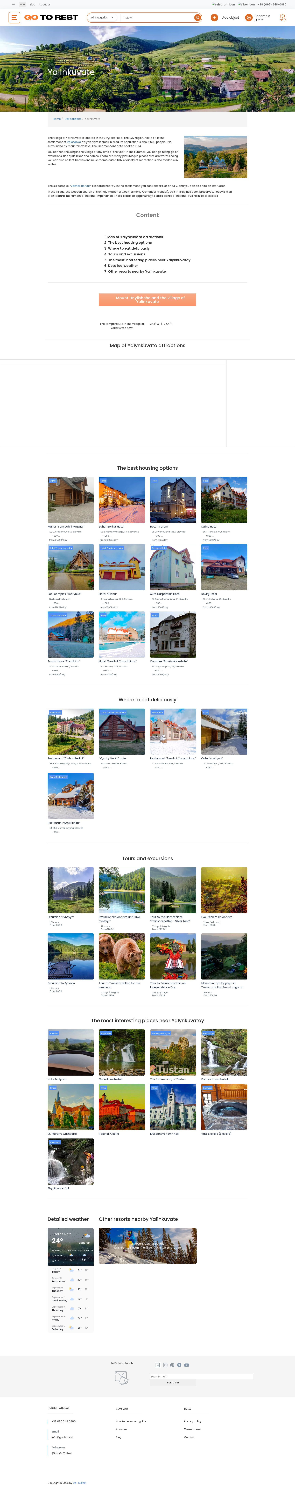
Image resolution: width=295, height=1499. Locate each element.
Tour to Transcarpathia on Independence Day (168, 985)
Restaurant (55, 712)
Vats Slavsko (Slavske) (216, 1134)
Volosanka (74, 142)
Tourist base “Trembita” (64, 661)
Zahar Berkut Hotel (111, 527)
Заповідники (158, 1033)
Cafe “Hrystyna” (212, 758)
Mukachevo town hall (164, 1134)
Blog (32, 4)
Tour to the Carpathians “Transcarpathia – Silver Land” (170, 919)
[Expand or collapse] (192, 229)
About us (45, 4)
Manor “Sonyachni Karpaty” (66, 527)
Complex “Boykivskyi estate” (169, 661)
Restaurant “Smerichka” (64, 823)
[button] (56, 1255)
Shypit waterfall (58, 1188)
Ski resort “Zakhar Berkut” (148, 1244)
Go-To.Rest (79, 1483)
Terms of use (192, 1429)
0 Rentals (133, 1248)
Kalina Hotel (209, 527)
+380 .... (56, 535)
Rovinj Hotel (209, 594)
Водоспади (106, 1033)
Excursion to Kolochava (216, 917)
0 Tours (147, 1248)
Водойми (54, 1033)
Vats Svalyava (57, 1079)
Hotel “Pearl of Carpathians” (118, 661)
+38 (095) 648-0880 (272, 4)
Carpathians (73, 119)
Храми (53, 1088)
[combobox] (102, 17)
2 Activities (162, 1248)
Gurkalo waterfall (110, 1079)
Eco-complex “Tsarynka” (64, 594)
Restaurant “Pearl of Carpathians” (173, 758)
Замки (104, 1088)
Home (57, 119)
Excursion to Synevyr (61, 983)
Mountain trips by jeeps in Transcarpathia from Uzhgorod (222, 985)
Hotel (103, 480)
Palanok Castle (109, 1134)
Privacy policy (192, 1421)
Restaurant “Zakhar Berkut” (66, 758)
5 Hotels (119, 1248)
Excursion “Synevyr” (61, 917)
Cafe (103, 712)
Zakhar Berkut (80, 186)
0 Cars (177, 1248)
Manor (53, 480)
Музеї (167, 1033)
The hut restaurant (116, 712)
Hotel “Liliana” (108, 594)
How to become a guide (131, 1421)
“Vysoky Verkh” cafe (112, 758)
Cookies (189, 1437)
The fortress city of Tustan (168, 1079)
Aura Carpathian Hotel (165, 594)
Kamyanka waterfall (214, 1079)
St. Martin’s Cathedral (62, 1134)
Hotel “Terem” (159, 527)
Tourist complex (63, 548)
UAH (22, 4)
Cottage (156, 548)
